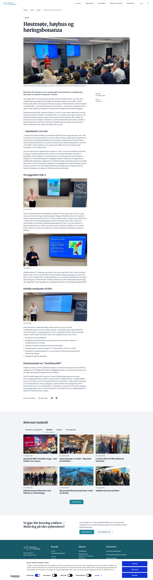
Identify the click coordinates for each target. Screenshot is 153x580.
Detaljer (97, 575)
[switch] (54, 575)
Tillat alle (134, 563)
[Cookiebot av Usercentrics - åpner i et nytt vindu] (15, 576)
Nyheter (39, 10)
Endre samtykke (111, 558)
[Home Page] (9, 3)
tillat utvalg (134, 569)
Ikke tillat (134, 575)
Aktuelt (32, 10)
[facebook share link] (52, 398)
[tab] (33, 429)
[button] (79, 3)
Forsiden (25, 10)
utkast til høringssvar (69, 275)
